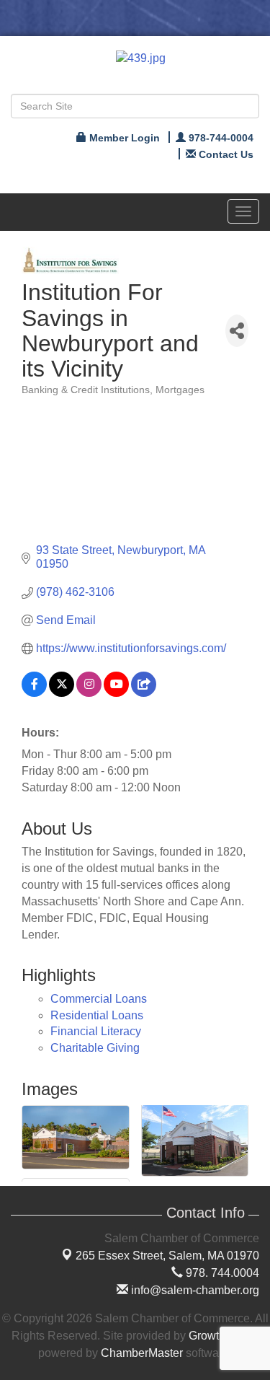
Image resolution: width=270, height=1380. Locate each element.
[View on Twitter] (61, 693)
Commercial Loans (98, 999)
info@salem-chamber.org (193, 1290)
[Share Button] (236, 331)
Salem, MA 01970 (167, 1255)
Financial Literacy (95, 1031)
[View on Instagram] (89, 693)
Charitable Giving (95, 1048)
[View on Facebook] (34, 693)
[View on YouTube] (116, 693)
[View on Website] (143, 693)
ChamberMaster (142, 1353)
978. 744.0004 (221, 1273)
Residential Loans (96, 1015)
